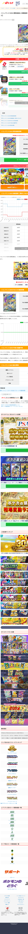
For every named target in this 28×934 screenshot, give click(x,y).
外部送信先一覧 (21, 899)
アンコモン (12, 840)
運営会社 (7, 897)
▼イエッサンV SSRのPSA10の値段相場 (10, 120)
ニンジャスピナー (12, 760)
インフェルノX (12, 767)
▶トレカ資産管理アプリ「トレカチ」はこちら (12, 406)
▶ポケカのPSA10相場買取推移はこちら (11, 405)
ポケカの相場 (7, 895)
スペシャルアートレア (12, 813)
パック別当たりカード (21, 895)
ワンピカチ (21, 902)
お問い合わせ (20, 901)
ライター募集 (7, 902)
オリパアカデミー (20, 904)
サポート (12, 877)
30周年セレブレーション (12, 752)
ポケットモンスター (5, 735)
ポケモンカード (22, 735)
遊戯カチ (7, 904)
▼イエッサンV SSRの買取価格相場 (9, 115)
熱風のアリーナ (12, 780)
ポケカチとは (20, 897)
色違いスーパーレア (12, 823)
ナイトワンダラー (12, 794)
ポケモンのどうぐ (12, 889)
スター (12, 830)
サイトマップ (7, 899)
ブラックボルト (12, 773)
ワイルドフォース (12, 801)
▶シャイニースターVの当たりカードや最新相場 (12, 390)
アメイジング (12, 833)
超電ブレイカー (12, 787)
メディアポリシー (7, 901)
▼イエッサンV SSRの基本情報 (8, 125)
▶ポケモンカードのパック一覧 (9, 803)
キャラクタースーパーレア (12, 820)
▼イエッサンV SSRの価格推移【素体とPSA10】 (12, 118)
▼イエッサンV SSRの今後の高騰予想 (9, 123)
